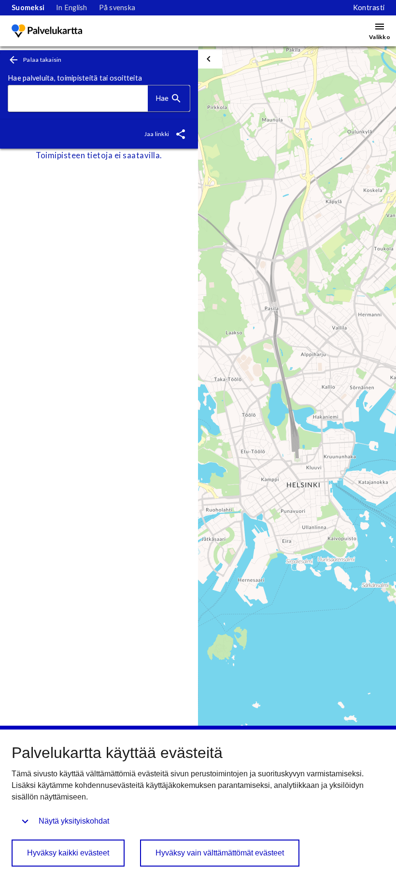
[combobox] (78, 99)
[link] (28, 8)
